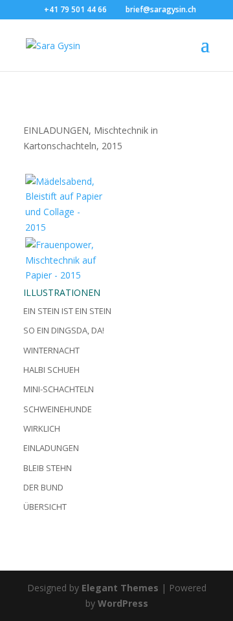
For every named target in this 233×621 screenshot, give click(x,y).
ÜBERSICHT (45, 506)
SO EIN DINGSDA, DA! (63, 330)
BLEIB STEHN (47, 468)
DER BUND (43, 487)
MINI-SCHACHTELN (58, 389)
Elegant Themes (120, 588)
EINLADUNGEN (51, 448)
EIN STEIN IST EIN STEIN (67, 311)
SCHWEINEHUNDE (57, 409)
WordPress (123, 603)
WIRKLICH (41, 428)
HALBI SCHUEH (51, 369)
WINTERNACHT (51, 350)
